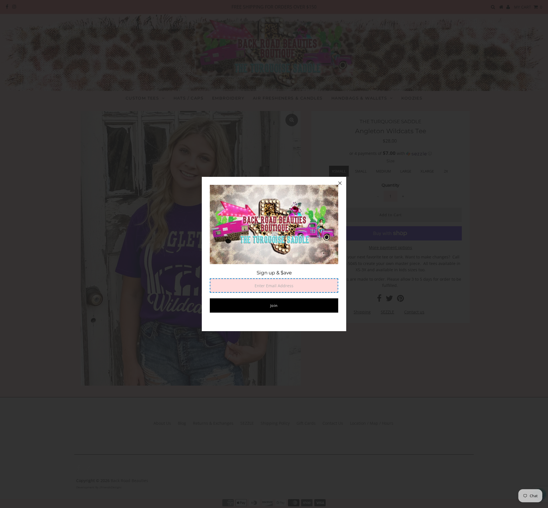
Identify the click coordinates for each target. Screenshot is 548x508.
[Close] (340, 183)
